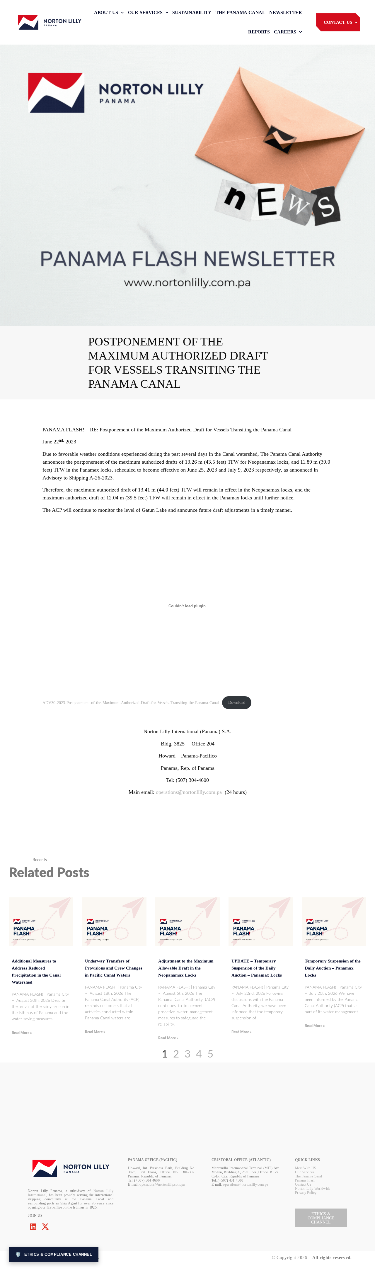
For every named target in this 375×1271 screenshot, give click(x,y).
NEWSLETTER (285, 12)
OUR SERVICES (145, 12)
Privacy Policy (305, 1193)
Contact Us (303, 1184)
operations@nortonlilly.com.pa (189, 792)
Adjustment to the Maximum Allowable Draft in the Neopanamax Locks (186, 968)
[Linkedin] (33, 1226)
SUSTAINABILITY (191, 12)
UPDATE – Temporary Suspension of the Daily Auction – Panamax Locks (256, 968)
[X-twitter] (45, 1226)
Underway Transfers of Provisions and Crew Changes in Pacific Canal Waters (113, 968)
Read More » (22, 1033)
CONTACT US (338, 22)
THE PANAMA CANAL (240, 12)
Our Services (304, 1172)
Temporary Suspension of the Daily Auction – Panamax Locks (333, 968)
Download (236, 702)
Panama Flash (305, 1180)
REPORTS (259, 31)
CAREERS (285, 31)
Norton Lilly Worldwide (312, 1189)
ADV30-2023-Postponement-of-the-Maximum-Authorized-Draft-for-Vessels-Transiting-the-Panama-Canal (130, 702)
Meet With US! (306, 1168)
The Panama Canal (308, 1176)
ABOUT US (106, 12)
